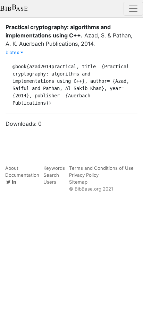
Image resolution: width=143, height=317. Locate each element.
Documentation (22, 175)
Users (49, 182)
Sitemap (78, 182)
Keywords (54, 168)
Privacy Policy (84, 175)
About (11, 168)
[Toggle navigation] (133, 9)
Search (51, 175)
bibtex (13, 52)
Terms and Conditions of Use (101, 168)
